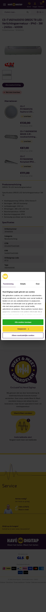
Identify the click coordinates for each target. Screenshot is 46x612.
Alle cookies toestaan (23, 322)
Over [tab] (38, 284)
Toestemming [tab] (8, 284)
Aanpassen (21, 329)
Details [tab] (23, 284)
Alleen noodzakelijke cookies (23, 335)
